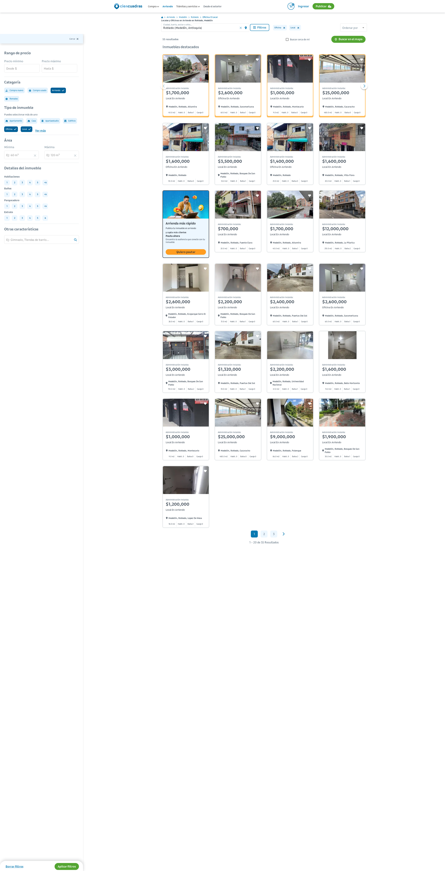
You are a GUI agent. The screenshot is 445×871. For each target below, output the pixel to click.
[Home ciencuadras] (129, 6)
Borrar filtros (14, 866)
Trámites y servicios (187, 6)
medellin (183, 17)
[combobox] (353, 28)
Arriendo (168, 6)
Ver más (40, 130)
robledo (195, 17)
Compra (152, 6)
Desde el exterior (212, 6)
